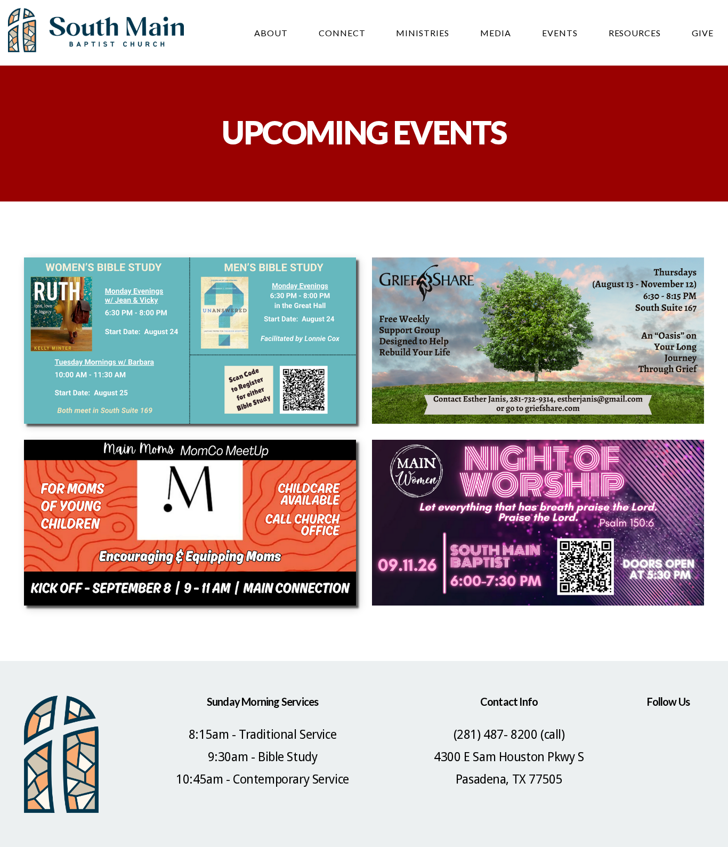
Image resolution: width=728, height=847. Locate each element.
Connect (343, 33)
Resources (636, 33)
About (272, 33)
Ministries (423, 33)
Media (496, 33)
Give (703, 33)
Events (561, 33)
